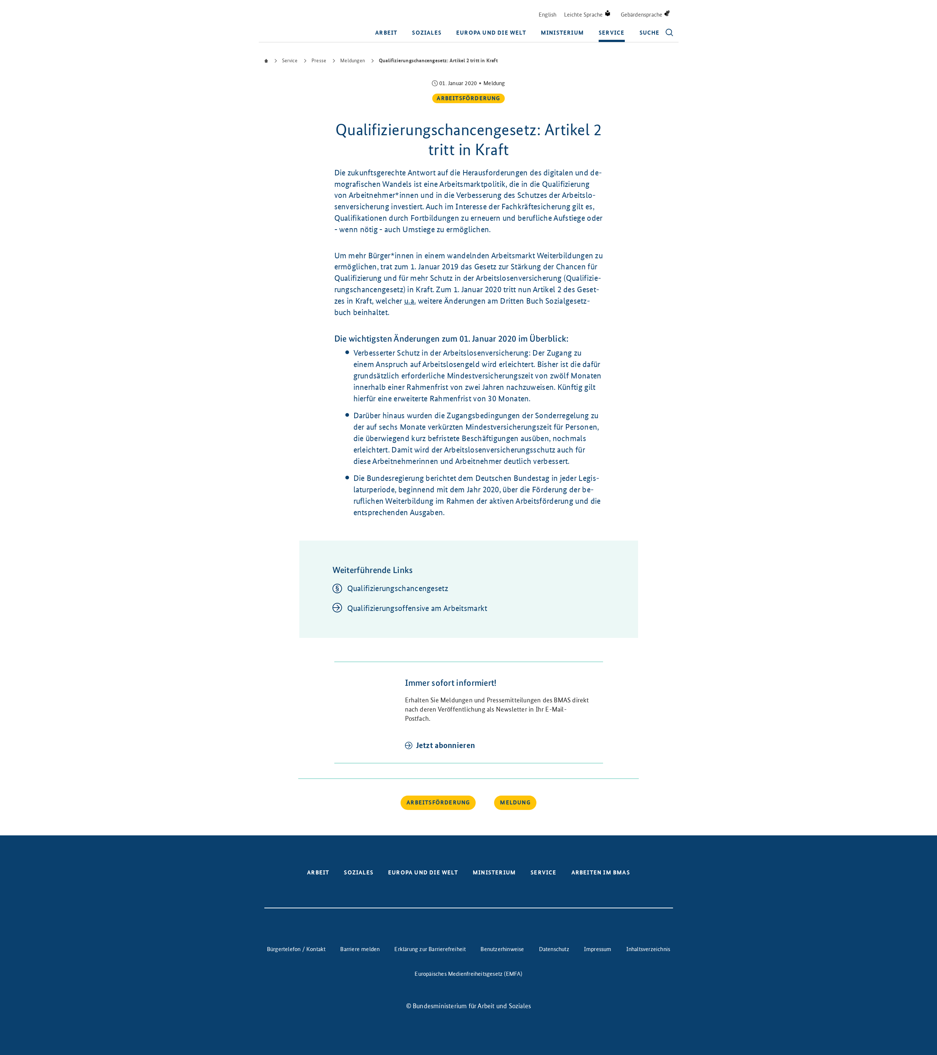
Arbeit (386, 32)
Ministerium (562, 32)
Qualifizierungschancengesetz (397, 588)
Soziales (426, 32)
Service (611, 32)
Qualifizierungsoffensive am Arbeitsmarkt (417, 608)
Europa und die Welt (491, 32)
